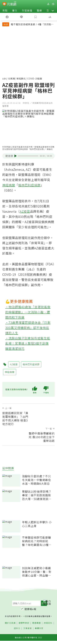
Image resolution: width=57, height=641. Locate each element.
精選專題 (36, 623)
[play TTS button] (15, 155)
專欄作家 (39, 628)
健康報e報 (30, 609)
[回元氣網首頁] (11, 4)
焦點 (5, 10)
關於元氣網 (10, 623)
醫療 (39, 10)
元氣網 (11, 78)
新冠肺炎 (21, 78)
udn (4, 78)
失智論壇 (27, 10)
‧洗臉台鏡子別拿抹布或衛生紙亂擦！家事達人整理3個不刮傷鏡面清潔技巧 (27, 343)
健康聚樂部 (24, 623)
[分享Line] (21, 17)
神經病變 (8, 185)
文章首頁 (27, 628)
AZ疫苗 (25, 211)
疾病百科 (48, 623)
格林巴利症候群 (29, 185)
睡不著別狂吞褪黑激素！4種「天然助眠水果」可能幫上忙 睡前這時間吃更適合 (32, 25)
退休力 (17, 628)
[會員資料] (48, 4)
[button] (53, 10)
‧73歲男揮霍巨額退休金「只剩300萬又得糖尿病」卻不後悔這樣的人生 (27, 327)
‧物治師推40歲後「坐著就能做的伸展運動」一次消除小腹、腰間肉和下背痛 (27, 312)
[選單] (53, 4)
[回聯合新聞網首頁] (4, 4)
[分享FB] (7, 17)
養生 (14, 10)
